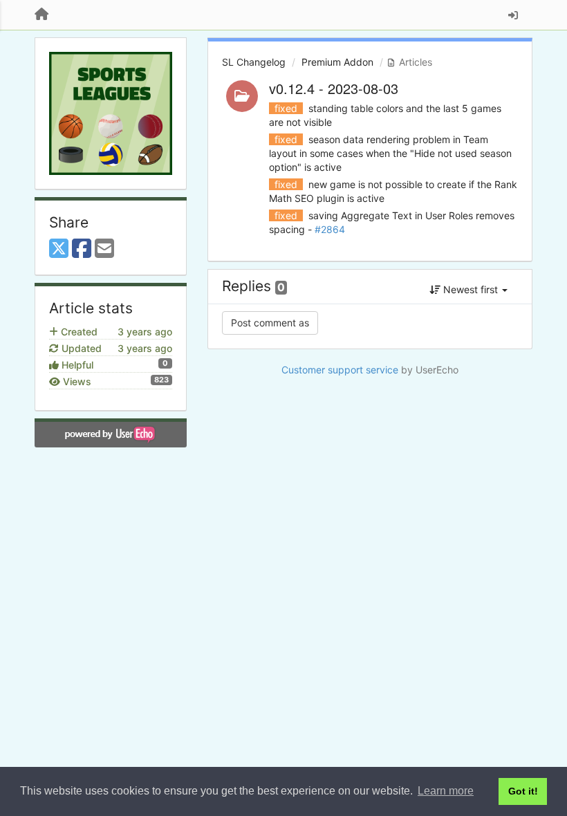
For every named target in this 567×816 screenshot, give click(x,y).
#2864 (330, 229)
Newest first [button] (470, 289)
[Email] (104, 249)
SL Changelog (254, 62)
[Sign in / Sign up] (513, 15)
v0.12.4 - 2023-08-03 (333, 88)
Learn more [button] (446, 791)
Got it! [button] (523, 791)
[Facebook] (81, 249)
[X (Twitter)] (58, 249)
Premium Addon (337, 62)
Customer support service (339, 369)
